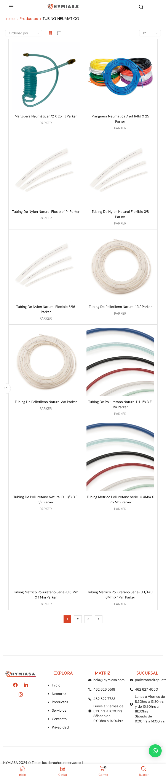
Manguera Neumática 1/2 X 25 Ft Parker (46, 116)
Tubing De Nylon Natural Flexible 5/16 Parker (45, 309)
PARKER (46, 123)
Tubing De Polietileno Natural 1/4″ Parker (120, 306)
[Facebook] (15, 685)
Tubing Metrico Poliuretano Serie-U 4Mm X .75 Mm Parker (120, 499)
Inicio (10, 18)
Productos (28, 18)
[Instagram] (21, 694)
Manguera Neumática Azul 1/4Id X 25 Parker (120, 119)
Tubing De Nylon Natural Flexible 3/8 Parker (120, 214)
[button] (155, 750)
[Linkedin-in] (26, 685)
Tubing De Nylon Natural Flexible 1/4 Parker (46, 211)
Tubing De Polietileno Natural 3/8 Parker (46, 402)
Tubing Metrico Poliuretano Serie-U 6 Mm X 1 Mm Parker (45, 595)
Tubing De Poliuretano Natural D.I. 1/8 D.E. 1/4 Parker (120, 404)
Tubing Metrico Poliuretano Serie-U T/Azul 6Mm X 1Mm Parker (120, 595)
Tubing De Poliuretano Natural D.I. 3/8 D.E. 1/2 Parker (45, 499)
